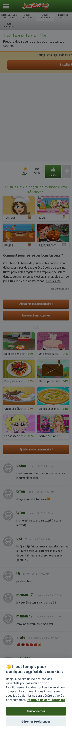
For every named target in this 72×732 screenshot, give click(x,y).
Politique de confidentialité (46, 699)
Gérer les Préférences (36, 721)
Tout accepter (36, 711)
